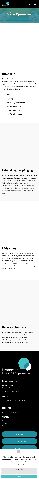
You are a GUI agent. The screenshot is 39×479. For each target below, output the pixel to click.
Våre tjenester (19, 441)
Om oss (19, 434)
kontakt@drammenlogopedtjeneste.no (14, 400)
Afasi (9, 94)
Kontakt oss (19, 448)
